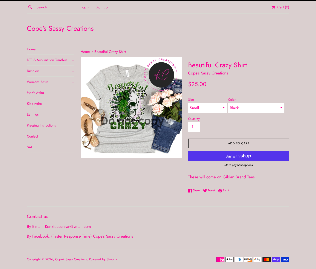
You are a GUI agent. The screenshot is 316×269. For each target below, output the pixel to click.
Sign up (102, 7)
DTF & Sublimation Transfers (50, 59)
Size (191, 99)
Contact (32, 136)
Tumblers (50, 70)
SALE (31, 147)
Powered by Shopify (103, 259)
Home (31, 49)
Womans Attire (50, 81)
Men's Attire (50, 92)
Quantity (194, 118)
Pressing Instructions (41, 125)
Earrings (32, 114)
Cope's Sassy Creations (60, 28)
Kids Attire (50, 103)
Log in (85, 7)
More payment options (238, 165)
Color (232, 99)
